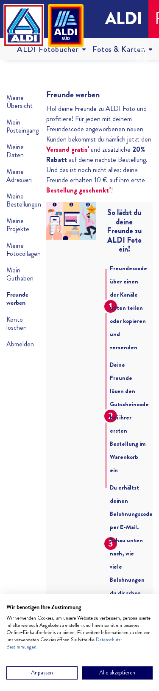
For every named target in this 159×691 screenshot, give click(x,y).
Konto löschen (16, 323)
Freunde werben (17, 298)
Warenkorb (138, 182)
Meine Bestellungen (19, 200)
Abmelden (19, 344)
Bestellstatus (139, 89)
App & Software (139, 58)
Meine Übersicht (19, 101)
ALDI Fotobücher (47, 49)
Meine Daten (15, 151)
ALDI (123, 18)
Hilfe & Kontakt (140, 121)
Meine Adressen (19, 175)
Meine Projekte (17, 225)
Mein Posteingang (19, 126)
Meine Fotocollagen (19, 249)
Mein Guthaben (19, 274)
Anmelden (137, 152)
